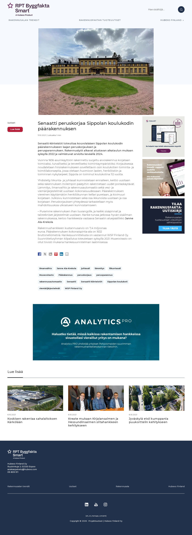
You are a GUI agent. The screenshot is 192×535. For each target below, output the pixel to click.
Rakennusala (122, 486)
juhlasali (85, 268)
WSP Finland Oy (73, 288)
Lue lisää (15, 129)
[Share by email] (67, 254)
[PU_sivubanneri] (163, 195)
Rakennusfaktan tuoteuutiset (100, 20)
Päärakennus (66, 275)
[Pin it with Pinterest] (56, 254)
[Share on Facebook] (39, 254)
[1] (163, 233)
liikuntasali (115, 268)
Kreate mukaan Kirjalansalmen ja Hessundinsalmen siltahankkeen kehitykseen (93, 422)
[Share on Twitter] (45, 254)
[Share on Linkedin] (61, 254)
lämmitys (99, 268)
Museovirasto (46, 275)
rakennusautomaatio (50, 281)
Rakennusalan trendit (24, 20)
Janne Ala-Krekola (66, 268)
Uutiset (11, 123)
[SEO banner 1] (163, 156)
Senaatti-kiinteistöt (91, 281)
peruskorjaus (84, 275)
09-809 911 (12, 472)
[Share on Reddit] (50, 254)
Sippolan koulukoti (117, 281)
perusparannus (104, 275)
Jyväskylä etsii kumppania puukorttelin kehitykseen (148, 420)
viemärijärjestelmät (49, 288)
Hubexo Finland (170, 20)
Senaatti (71, 281)
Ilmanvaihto (45, 268)
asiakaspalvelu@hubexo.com (22, 469)
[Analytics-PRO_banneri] (96, 359)
